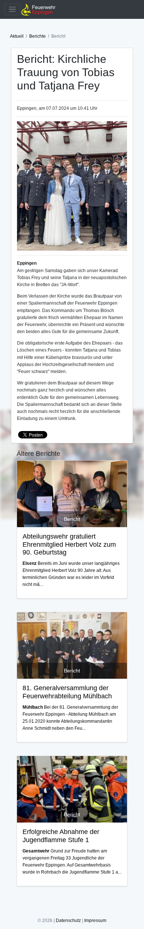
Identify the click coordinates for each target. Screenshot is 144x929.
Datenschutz (68, 920)
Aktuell (17, 36)
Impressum (95, 920)
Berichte (37, 36)
